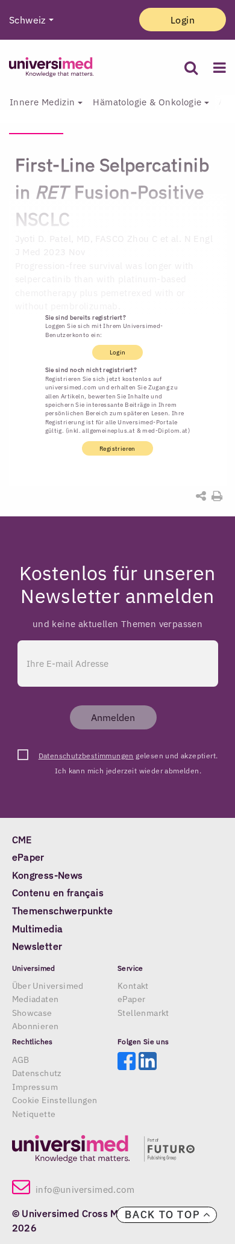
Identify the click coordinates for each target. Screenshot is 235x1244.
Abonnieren (35, 1026)
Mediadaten (35, 999)
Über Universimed (48, 985)
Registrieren (117, 448)
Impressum (35, 1087)
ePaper (131, 999)
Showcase (32, 1012)
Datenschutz (37, 1073)
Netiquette (34, 1114)
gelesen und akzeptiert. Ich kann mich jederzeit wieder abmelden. (128, 757)
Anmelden (113, 717)
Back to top (164, 1214)
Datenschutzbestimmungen (86, 755)
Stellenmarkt (143, 1012)
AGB (21, 1059)
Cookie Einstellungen (55, 1100)
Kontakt (133, 985)
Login (183, 20)
